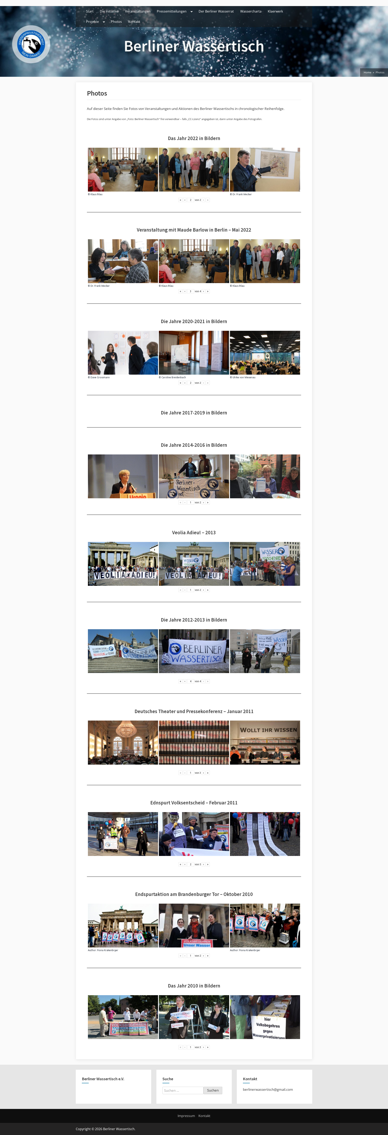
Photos (116, 21)
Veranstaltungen (138, 11)
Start (90, 11)
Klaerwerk (275, 11)
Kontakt (134, 21)
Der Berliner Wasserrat (216, 11)
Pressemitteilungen (172, 11)
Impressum (186, 1116)
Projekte (92, 21)
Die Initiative (109, 11)
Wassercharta (250, 11)
